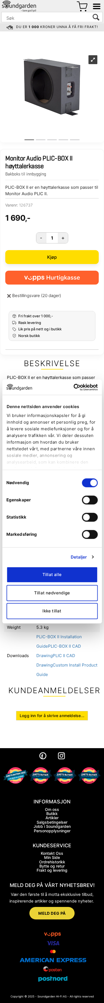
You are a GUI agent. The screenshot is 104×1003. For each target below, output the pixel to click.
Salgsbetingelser (52, 822)
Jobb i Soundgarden (52, 826)
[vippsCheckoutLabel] (52, 278)
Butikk (52, 813)
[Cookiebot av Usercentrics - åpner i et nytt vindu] (74, 387)
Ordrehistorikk (52, 861)
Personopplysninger (52, 830)
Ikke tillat (51, 611)
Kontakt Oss (52, 853)
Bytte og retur (52, 866)
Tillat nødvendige (52, 592)
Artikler (52, 817)
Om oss (52, 809)
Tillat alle (52, 574)
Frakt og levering (52, 870)
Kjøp (52, 257)
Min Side (52, 857)
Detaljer (79, 557)
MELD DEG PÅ (52, 913)
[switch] (90, 500)
